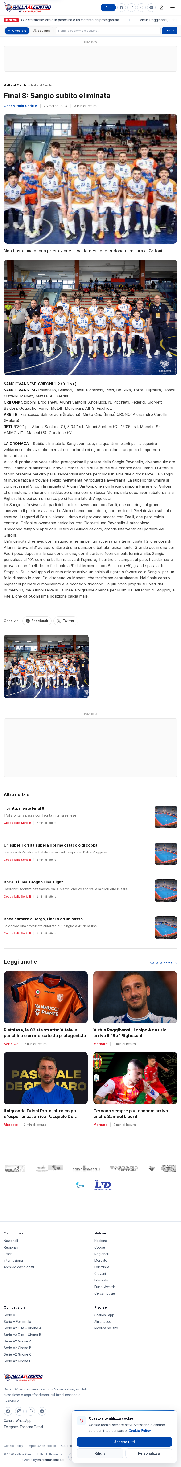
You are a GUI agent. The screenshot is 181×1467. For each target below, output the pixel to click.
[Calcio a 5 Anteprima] (15, 1168)
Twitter (68, 621)
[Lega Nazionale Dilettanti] (103, 1185)
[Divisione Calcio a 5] (77, 1185)
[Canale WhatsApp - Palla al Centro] (141, 7)
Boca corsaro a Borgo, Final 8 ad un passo (43, 919)
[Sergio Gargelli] (86, 1168)
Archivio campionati (19, 1267)
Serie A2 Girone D (18, 1361)
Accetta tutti (124, 1442)
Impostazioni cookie (42, 1446)
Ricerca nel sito (106, 1328)
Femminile (101, 1267)
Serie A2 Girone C (18, 1354)
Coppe (99, 1247)
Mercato (100, 1260)
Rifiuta (100, 1453)
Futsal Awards (104, 1287)
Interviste (101, 1280)
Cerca (170, 30)
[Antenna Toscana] (162, 1168)
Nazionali (11, 1241)
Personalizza (149, 1453)
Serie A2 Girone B (17, 1348)
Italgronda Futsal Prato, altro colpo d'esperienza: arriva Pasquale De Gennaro (40, 1116)
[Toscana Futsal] (124, 1168)
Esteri (8, 1254)
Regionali (11, 1247)
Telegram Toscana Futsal (23, 1427)
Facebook (40, 621)
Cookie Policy (13, 1446)
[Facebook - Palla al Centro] (121, 7)
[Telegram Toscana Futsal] (151, 7)
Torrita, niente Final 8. (24, 808)
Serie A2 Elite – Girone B (22, 1335)
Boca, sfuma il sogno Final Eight (33, 882)
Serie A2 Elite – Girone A (22, 1328)
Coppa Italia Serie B (20, 106)
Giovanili (100, 1274)
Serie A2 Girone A (17, 1341)
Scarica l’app (104, 1315)
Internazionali (14, 1260)
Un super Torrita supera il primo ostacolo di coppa (51, 845)
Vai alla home (161, 963)
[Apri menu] (172, 7)
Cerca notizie (104, 1293)
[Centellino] (49, 1168)
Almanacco (102, 1321)
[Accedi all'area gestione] (161, 7)
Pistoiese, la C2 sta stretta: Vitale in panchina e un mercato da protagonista (58, 20)
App (108, 7)
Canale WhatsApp (18, 1421)
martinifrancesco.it (50, 1460)
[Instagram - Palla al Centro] (131, 7)
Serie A (9, 1315)
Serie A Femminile (17, 1321)
